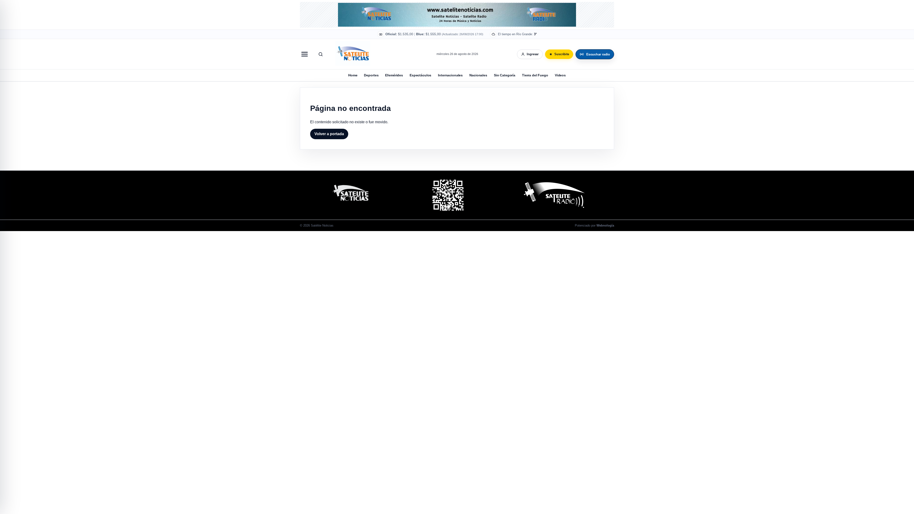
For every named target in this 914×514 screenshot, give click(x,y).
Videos (560, 75)
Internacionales (450, 75)
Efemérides (394, 75)
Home (352, 75)
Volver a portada (329, 134)
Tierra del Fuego (535, 75)
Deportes (371, 75)
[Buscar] (321, 54)
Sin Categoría (504, 75)
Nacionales (478, 75)
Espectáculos (420, 75)
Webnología (605, 225)
